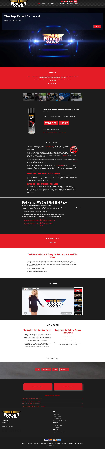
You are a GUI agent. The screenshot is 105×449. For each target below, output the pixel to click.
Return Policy (43, 443)
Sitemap (77, 443)
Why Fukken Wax (57, 425)
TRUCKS (55, 369)
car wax (65, 155)
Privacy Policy (29, 443)
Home (23, 443)
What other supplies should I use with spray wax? (33, 406)
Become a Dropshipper (37, 387)
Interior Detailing (76, 97)
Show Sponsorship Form (59, 432)
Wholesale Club (57, 418)
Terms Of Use (50, 443)
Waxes (28, 97)
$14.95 (64, 122)
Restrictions (35, 443)
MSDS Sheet (56, 414)
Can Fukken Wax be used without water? (31, 401)
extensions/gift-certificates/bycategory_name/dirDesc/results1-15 (39, 225)
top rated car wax (60, 165)
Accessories (40, 97)
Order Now (97, 26)
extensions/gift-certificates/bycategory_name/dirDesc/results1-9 (39, 223)
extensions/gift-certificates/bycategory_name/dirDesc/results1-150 (39, 222)
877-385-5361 (53, 80)
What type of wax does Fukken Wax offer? (32, 398)
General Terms (70, 443)
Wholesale (56, 427)
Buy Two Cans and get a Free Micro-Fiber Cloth (54, 132)
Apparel (64, 97)
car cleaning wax (50, 146)
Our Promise (57, 443)
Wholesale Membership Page (60, 420)
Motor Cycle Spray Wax (52, 97)
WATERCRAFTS (64, 369)
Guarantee (63, 443)
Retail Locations (57, 416)
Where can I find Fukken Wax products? (31, 403)
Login (75, 1)
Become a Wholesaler (68, 387)
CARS (37, 369)
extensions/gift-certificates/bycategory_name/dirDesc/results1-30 (39, 220)
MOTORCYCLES (46, 369)
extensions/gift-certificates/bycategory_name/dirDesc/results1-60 (39, 219)
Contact (81, 443)
